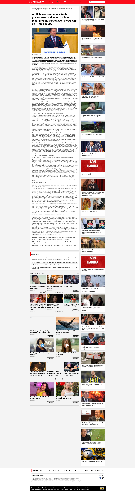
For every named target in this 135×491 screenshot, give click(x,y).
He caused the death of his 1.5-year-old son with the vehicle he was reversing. (54, 257)
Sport (59, 470)
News (70, 470)
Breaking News (65, 470)
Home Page (100, 470)
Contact (93, 470)
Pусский (68, 2)
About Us (87, 470)
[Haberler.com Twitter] (103, 478)
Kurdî (75, 2)
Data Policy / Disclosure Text (60, 489)
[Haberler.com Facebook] (100, 478)
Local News (75, 470)
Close (102, 488)
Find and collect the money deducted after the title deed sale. (50, 264)
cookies (57, 487)
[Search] (104, 2)
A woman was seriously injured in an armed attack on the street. (51, 259)
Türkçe (83, 2)
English (52, 2)
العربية (60, 2)
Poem (50, 470)
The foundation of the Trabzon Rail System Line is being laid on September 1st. (55, 262)
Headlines (55, 470)
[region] (68, 488)
